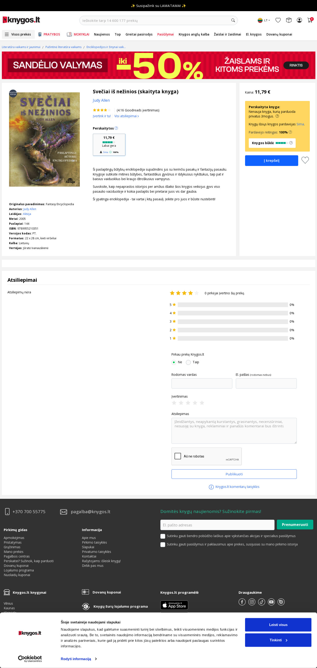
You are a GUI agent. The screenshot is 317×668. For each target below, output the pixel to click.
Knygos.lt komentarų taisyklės (237, 486)
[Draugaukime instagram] (252, 604)
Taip (196, 362)
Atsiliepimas (180, 414)
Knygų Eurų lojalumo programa (121, 606)
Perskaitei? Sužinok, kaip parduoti (29, 561)
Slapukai (88, 547)
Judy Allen (29, 209)
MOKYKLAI (81, 34)
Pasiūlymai (165, 34)
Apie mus (89, 537)
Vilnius (8, 603)
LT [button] (266, 20)
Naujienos (102, 34)
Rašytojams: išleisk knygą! (101, 561)
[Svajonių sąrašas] (278, 20)
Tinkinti (276, 640)
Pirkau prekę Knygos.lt (187, 354)
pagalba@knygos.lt (90, 511)
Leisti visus (278, 625)
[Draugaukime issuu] (281, 604)
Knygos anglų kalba (194, 34)
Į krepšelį (271, 160)
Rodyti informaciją (76, 659)
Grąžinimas (12, 547)
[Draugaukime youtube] (272, 604)
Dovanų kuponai (279, 34)
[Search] (233, 20)
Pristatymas (13, 542)
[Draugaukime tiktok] (262, 604)
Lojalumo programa (19, 570)
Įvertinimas (179, 396)
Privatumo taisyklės (96, 551)
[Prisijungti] (299, 20)
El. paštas (242, 375)
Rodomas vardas (184, 375)
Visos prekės (21, 34)
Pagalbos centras (17, 556)
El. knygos (254, 34)
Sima (105, 152)
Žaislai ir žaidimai (227, 34)
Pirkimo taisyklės (94, 542)
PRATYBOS (52, 34)
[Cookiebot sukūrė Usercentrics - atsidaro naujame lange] (30, 658)
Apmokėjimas (14, 537)
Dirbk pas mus (93, 565)
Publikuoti (234, 474)
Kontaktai (89, 556)
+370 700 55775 (29, 511)
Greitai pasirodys (139, 34)
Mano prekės (13, 551)
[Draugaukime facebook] (242, 604)
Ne (180, 362)
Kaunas (9, 608)
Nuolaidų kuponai (17, 575)
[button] (290, 132)
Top (118, 34)
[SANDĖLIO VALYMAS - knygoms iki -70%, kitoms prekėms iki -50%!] (158, 65)
